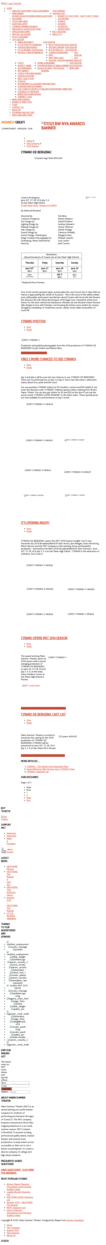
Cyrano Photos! (33, 321)
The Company (58, 11)
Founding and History (23, 112)
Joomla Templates (75, 1220)
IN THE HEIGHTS (56, 50)
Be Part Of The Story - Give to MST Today (78, 16)
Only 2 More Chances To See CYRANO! (48, 359)
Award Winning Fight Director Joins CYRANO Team (50, 769)
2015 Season (71, 44)
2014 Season (71, 47)
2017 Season (18, 39)
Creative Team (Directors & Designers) (30, 11)
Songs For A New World (29, 73)
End (28, 800)
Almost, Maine (24, 65)
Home (9, 8)
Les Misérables (25, 68)
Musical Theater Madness (61, 60)
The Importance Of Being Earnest (53, 65)
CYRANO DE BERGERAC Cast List (43, 714)
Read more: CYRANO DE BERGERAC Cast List (43, 755)
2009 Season (75, 65)
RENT (51, 55)
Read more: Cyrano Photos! (34, 353)
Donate (61, 21)
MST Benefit (23, 71)
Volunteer (11, 833)
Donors (62, 24)
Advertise (63, 26)
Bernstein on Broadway (29, 94)
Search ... (5, 1092)
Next (28, 797)
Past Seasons (59, 31)
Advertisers (64, 29)
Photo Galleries (20, 37)
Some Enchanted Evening (30, 86)
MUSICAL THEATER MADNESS (30, 52)
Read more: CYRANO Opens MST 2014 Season (43, 708)
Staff (15, 104)
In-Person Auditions (22, 16)
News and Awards (21, 99)
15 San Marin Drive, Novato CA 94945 (39, 205)
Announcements (26, 42)
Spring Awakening (46, 63)
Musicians (17, 18)
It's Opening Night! (35, 523)
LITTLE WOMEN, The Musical (30, 50)
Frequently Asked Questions (26, 29)
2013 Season (71, 50)
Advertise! (11, 836)
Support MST (58, 13)
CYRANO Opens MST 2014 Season (44, 638)
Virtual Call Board (21, 34)
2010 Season (75, 63)
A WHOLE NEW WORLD (27, 47)
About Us (57, 34)
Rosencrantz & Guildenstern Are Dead (36, 84)
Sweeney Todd (25, 97)
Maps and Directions (22, 115)
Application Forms (21, 31)
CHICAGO (22, 81)
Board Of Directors (22, 102)
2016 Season (49, 42)
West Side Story (26, 78)
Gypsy (21, 63)
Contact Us (18, 107)
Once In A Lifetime (26, 76)
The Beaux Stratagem (28, 91)
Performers (18, 13)
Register (16, 110)
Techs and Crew (20, 21)
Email (29, 329)
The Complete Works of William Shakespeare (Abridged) (45, 89)
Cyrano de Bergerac (58, 52)
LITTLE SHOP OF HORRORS (29, 44)
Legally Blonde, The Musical (50, 68)
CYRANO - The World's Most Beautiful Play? (47, 766)
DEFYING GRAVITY (56, 47)
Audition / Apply (20, 24)
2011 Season (78, 59)
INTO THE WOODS (57, 44)
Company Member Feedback (25, 26)
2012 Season (78, 53)
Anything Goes (56, 57)
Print (28, 327)
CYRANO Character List (37, 771)
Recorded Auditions (42, 16)
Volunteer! (63, 18)
